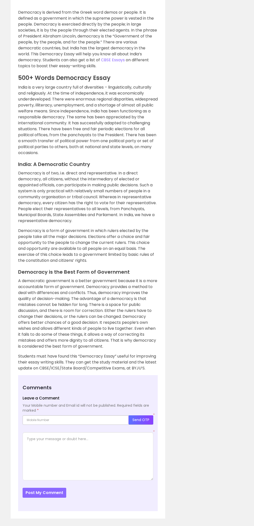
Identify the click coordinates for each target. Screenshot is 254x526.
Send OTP (140, 419)
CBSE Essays (113, 60)
